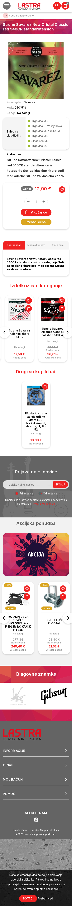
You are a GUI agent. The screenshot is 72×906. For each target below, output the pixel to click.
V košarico (39, 212)
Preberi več (45, 898)
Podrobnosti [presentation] (14, 245)
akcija (10, 608)
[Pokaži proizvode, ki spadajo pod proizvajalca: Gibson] (54, 696)
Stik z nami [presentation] (58, 245)
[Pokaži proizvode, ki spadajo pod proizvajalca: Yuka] (18, 696)
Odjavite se (50, 493)
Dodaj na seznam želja (28, 300)
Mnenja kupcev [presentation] (36, 245)
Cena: (27, 188)
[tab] (14, 245)
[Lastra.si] (26, 734)
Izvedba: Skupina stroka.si (44, 830)
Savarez (29, 102)
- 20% (44, 585)
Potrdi (28, 898)
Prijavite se (26, 493)
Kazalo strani (20, 830)
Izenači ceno (36, 222)
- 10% (8, 585)
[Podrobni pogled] (36, 70)
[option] (19, 328)
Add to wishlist (62, 189)
